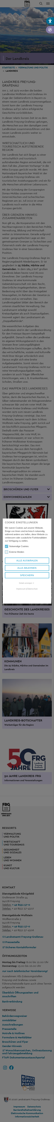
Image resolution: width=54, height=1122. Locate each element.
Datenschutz (32, 589)
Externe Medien (16, 552)
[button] (50, 21)
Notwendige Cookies (19, 546)
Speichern (27, 575)
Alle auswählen (27, 560)
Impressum (21, 589)
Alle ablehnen (27, 568)
